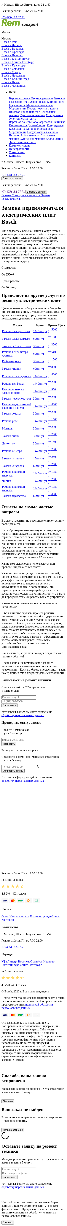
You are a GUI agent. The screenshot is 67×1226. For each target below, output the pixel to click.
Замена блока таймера (16, 338)
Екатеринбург (10, 964)
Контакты (15, 155)
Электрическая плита (22, 118)
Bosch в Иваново (12, 55)
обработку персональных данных (22, 715)
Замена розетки (12, 413)
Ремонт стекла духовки (16, 376)
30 (38, 346)
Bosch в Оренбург (12, 52)
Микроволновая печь (39, 105)
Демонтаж (8, 443)
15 (38, 458)
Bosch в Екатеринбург (15, 58)
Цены (56, 916)
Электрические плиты (26, 195)
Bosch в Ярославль (13, 75)
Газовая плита (18, 101)
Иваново (49, 961)
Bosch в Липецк (11, 45)
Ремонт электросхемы (16, 331)
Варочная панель (20, 98)
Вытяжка (59, 98)
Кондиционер (55, 101)
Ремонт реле (10, 421)
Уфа (4, 961)
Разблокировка (11, 361)
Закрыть (7, 1222)
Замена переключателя (16, 398)
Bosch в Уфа (9, 41)
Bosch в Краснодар (13, 65)
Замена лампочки (13, 458)
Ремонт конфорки (13, 383)
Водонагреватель (42, 98)
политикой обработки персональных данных (27, 1006)
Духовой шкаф (37, 101)
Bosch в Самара (11, 72)
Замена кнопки (11, 368)
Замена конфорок (13, 465)
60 (38, 338)
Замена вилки (11, 436)
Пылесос (14, 111)
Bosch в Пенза (10, 82)
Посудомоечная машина (42, 108)
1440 (40, 331)
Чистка (6, 480)
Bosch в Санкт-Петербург (17, 62)
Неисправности (19, 148)
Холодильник (54, 115)
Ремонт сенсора (12, 451)
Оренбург (36, 961)
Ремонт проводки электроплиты (13, 391)
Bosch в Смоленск (13, 68)
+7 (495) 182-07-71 (13, 17)
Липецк (12, 961)
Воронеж (24, 961)
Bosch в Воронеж (12, 48)
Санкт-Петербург (31, 964)
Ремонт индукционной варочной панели (16, 406)
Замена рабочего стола (16, 346)
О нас (5, 916)
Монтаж (7, 428)
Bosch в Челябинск (13, 85)
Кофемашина (17, 105)
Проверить (9, 743)
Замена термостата (14, 495)
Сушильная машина (32, 115)
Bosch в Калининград (15, 78)
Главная (6, 195)
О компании (17, 152)
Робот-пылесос (30, 111)
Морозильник (17, 108)
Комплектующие (19, 145)
